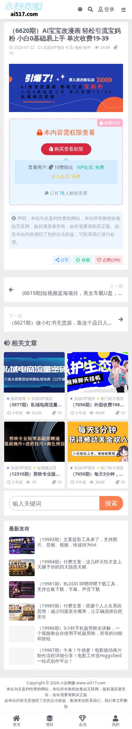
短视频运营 (46, 467)
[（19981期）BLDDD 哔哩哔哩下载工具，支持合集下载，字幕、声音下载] (22, 589)
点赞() (111, 260)
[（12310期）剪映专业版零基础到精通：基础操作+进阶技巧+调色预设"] (34, 442)
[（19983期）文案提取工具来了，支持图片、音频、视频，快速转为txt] (22, 545)
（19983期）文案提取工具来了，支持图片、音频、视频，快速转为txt (77, 542)
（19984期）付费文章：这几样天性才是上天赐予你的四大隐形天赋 (79, 564)
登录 (109, 9)
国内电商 (18, 398)
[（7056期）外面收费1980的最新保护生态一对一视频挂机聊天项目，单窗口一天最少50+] (97, 372)
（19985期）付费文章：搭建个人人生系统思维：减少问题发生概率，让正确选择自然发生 (79, 611)
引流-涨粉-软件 (78, 47)
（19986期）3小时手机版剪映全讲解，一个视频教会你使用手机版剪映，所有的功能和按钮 (79, 633)
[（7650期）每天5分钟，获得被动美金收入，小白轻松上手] (97, 442)
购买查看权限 (68, 149)
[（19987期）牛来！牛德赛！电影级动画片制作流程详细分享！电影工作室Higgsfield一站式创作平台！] (22, 656)
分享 (64, 260)
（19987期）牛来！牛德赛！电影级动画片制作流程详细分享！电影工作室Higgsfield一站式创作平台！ (79, 655)
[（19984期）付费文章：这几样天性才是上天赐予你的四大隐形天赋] (22, 567)
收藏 (86, 260)
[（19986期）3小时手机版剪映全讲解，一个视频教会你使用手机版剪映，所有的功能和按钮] (22, 634)
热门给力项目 (112, 398)
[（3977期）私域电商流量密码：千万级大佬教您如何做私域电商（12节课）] (34, 372)
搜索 (111, 503)
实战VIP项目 (53, 47)
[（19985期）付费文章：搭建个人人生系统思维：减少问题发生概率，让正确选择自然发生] (22, 611)
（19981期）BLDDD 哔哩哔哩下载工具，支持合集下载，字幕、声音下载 (78, 586)
